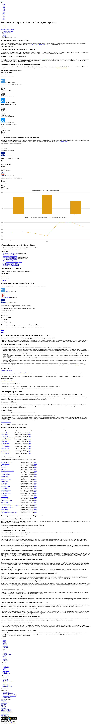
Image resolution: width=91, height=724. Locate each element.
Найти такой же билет (62, 67)
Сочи (4, 655)
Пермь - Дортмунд (5, 450)
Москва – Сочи (6, 692)
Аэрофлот (5, 679)
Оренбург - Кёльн (5, 488)
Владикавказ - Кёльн (5, 474)
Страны (4, 636)
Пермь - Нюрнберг (5, 446)
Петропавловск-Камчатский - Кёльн (9, 512)
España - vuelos (4, 703)
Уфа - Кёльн (3, 469)
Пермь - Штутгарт (5, 448)
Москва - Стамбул (7, 697)
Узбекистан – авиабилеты (6, 711)
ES (3, 13)
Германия (5, 33)
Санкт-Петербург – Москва (9, 696)
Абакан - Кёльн (4, 509)
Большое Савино (4, 275)
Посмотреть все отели (6, 422)
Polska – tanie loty (4, 715)
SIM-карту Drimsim (24, 372)
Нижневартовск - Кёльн (6, 500)
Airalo (76, 364)
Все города (5, 660)
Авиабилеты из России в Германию (11, 264)
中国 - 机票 (3, 706)
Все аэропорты (6, 673)
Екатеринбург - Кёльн (6, 479)
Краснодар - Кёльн (5, 464)
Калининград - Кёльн (6, 493)
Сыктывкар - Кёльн (5, 486)
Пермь (4, 35)
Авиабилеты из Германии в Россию (11, 265)
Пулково (5, 668)
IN (3, 18)
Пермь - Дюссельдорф (6, 439)
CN (4, 16)
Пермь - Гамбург (4, 432)
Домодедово (6, 666)
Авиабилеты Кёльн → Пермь (7, 29)
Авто (4, 26)
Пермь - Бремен (4, 444)
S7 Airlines (5, 680)
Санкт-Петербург (7, 654)
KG (4, 8)
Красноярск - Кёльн (5, 498)
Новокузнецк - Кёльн (5, 504)
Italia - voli (3, 705)
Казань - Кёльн (4, 472)
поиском (45, 59)
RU (1, 2)
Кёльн (4, 36)
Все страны (5, 647)
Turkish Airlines (6, 684)
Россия (4, 640)
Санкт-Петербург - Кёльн (6, 462)
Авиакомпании (5, 675)
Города (3, 649)
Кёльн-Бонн (3, 280)
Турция (5, 643)
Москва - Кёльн (4, 465)
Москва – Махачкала (8, 693)
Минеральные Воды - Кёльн (7, 471)
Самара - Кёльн (4, 481)
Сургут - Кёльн (4, 510)
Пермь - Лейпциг (5, 453)
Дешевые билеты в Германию (10, 260)
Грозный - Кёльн (4, 476)
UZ (4, 7)
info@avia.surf (12, 722)
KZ (4, 4)
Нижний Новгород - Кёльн (7, 507)
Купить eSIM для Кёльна (6, 370)
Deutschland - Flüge (5, 701)
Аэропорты (4, 662)
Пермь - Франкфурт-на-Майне (8, 438)
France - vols (3, 704)
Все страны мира (7, 32)
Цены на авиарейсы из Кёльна (10, 256)
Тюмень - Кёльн (4, 502)
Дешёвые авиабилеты (8, 31)
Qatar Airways (6, 685)
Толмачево (5, 669)
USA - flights (3, 708)
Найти (29, 432)
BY (4, 6)
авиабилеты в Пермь (12, 259)
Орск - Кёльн (4, 495)
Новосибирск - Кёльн (6, 490)
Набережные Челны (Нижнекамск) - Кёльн (10, 505)
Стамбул (2, 332)
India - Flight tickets (5, 714)
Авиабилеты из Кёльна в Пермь (10, 253)
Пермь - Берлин (4, 434)
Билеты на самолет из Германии (10, 257)
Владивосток (6, 671)
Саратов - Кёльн (4, 484)
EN (4, 9)
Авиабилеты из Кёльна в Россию (10, 263)
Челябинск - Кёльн (5, 491)
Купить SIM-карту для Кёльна (7, 380)
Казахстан (5, 646)
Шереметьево (6, 667)
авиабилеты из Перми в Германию (14, 262)
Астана (4, 656)
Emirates (5, 682)
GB (4, 10)
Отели (4, 25)
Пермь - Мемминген (5, 451)
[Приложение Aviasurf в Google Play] (13, 719)
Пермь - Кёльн (4, 441)
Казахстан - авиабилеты (6, 709)
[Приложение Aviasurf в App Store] (5, 719)
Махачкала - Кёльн (5, 478)
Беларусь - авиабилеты (6, 710)
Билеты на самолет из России (10, 258)
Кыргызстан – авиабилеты (7, 712)
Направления (5, 688)
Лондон (5, 658)
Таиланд (5, 641)
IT (3, 15)
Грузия (4, 642)
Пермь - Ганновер (5, 443)
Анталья (2, 330)
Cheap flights (3, 700)
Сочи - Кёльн (4, 467)
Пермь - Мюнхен (4, 436)
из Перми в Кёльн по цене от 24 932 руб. (38, 44)
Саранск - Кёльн (4, 497)
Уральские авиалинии (8, 681)
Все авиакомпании (7, 686)
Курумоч (5, 672)
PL (3, 19)
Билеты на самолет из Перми (9, 254)
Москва (5, 653)
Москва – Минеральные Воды (10, 694)
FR (4, 14)
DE (4, 12)
